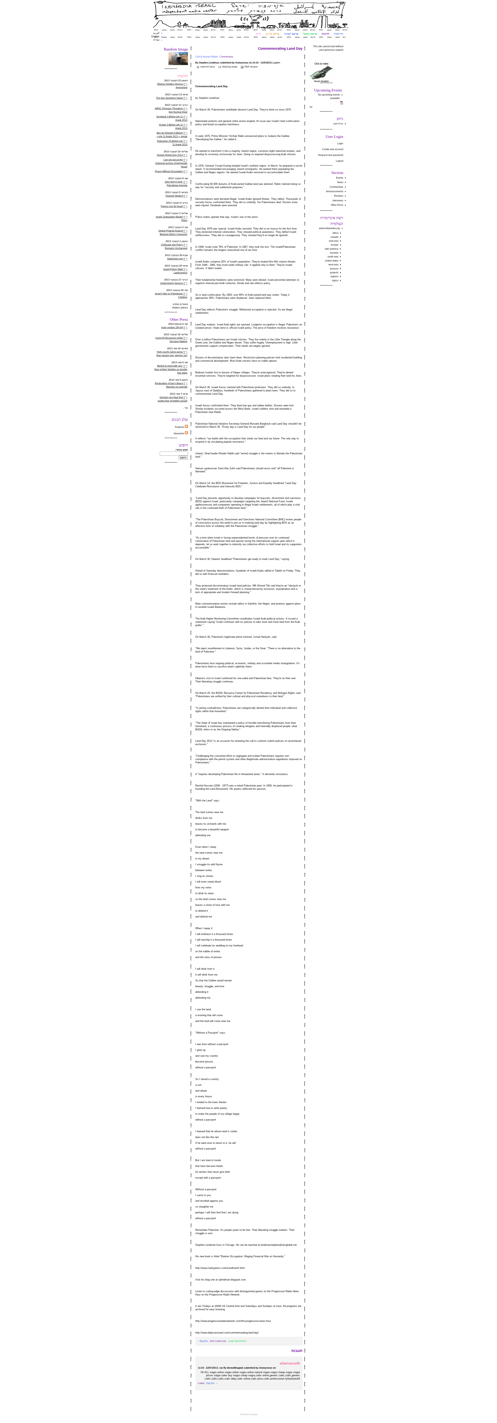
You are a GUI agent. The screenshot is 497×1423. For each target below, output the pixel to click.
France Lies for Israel (172, 206)
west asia (333, 264)
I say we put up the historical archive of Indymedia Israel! (171, 163)
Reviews (338, 196)
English (155, 36)
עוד (310, 107)
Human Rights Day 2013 (170, 155)
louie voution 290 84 (172, 327)
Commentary (336, 187)
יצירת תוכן (338, 123)
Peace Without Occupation (169, 171)
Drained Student (174, 196)
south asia (333, 256)
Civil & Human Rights (206, 56)
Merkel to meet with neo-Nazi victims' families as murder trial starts (170, 369)
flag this (204, 1341)
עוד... (185, 408)
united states (331, 260)
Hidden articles (180, 307)
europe (334, 244)
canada (334, 237)
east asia (333, 241)
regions (334, 276)
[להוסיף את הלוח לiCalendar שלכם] (341, 103)
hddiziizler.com (175, 258)
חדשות (325, 33)
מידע (258, 33)
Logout (339, 161)
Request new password (330, 155)
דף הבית (338, 33)
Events (339, 177)
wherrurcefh (290, 1363)
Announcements (334, 191)
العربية (156, 33)
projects (334, 272)
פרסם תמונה (291, 33)
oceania (334, 252)
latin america (331, 249)
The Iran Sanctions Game (169, 98)
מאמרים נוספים (180, 304)
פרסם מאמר (310, 33)
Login (340, 143)
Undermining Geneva (171, 283)
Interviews (338, 200)
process (334, 268)
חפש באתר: (181, 449)
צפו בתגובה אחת (218, 1341)
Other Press (337, 205)
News (340, 182)
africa (335, 233)
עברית (156, 40)
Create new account (332, 149)
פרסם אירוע (272, 33)
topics (335, 280)
